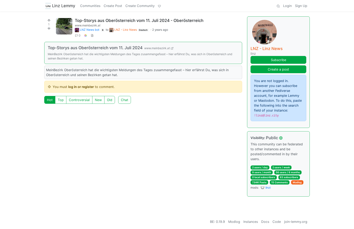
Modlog (297, 182)
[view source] (92, 35)
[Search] (278, 6)
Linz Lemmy (63, 5)
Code (276, 222)
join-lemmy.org (295, 222)
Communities (90, 6)
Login (287, 6)
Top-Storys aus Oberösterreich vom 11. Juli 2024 (95, 47)
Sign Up (301, 6)
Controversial (79, 100)
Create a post (278, 69)
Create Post (113, 6)
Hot (50, 100)
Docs (265, 222)
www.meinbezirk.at (87, 25)
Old (109, 100)
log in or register (81, 87)
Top (61, 100)
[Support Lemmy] (159, 6)
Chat (124, 100)
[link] (85, 35)
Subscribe (278, 60)
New (98, 100)
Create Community (140, 6)
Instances (250, 222)
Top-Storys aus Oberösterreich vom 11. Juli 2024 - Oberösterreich (139, 20)
